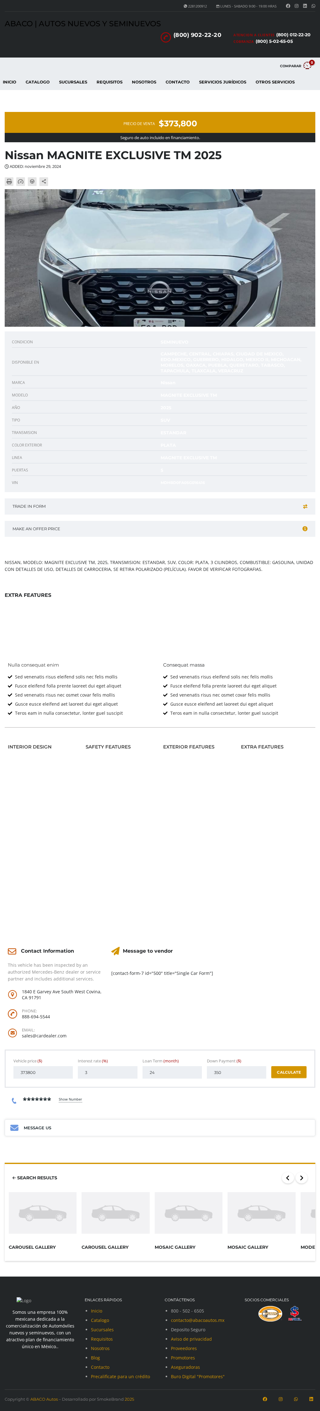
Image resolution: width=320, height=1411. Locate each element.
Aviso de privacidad (191, 1339)
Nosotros (144, 81)
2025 (129, 1399)
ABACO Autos (44, 1399)
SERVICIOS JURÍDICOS (222, 81)
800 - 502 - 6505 (187, 1311)
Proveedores (184, 1348)
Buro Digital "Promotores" (198, 1376)
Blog (95, 1358)
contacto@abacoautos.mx (197, 1320)
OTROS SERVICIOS (275, 81)
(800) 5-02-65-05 (274, 41)
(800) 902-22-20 (197, 35)
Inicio (96, 1311)
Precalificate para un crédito (120, 1376)
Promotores (183, 1358)
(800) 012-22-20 (293, 35)
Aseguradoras (185, 1367)
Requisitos (109, 81)
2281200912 (197, 6)
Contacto (178, 81)
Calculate (289, 1072)
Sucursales (73, 81)
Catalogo (38, 81)
